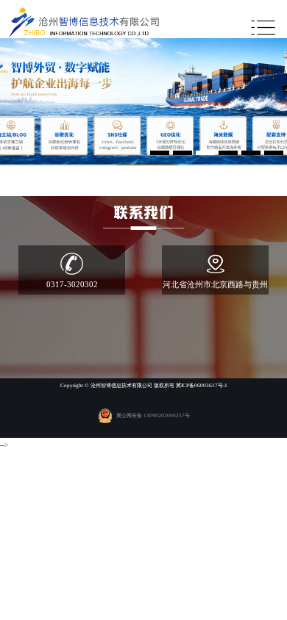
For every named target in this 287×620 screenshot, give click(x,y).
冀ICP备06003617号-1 (201, 386)
